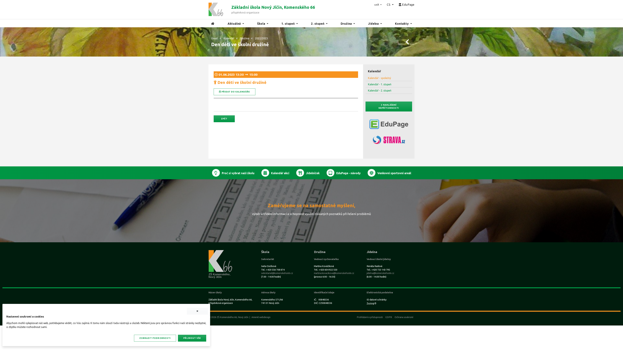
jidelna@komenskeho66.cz (380, 273)
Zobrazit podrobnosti (155, 338)
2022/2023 (261, 38)
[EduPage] (389, 125)
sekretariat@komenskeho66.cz (277, 273)
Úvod (214, 38)
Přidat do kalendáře (235, 92)
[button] (378, 4)
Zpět (224, 118)
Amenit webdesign (260, 317)
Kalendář (229, 38)
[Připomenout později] (197, 311)
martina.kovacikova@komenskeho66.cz (334, 273)
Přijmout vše (192, 338)
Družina (244, 38)
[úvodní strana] (215, 9)
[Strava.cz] (389, 141)
